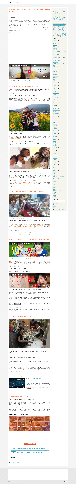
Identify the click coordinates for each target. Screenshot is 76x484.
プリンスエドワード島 (57, 156)
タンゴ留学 (55, 43)
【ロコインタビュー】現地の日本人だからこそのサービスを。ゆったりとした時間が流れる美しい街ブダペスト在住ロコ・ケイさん (59, 35)
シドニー (55, 111)
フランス (55, 152)
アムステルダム (56, 93)
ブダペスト (55, 40)
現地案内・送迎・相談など (58, 57)
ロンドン (55, 181)
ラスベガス (55, 88)
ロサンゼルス (55, 178)
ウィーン (55, 99)
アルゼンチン (55, 76)
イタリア (55, 96)
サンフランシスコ (56, 110)
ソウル (54, 121)
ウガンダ (55, 45)
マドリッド (55, 169)
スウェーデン (55, 116)
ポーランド (55, 162)
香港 (54, 193)
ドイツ (54, 125)
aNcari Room (29, 80)
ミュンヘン (55, 170)
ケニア (54, 77)
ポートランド (55, 86)
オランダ (55, 104)
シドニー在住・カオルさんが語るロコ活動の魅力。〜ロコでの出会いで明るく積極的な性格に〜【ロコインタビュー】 (59, 13)
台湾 (54, 187)
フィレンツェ (55, 85)
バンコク (55, 144)
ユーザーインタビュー (57, 60)
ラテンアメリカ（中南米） (58, 176)
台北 (54, 189)
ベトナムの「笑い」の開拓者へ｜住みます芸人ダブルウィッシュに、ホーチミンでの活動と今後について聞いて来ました (30, 450)
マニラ (54, 165)
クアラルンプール (56, 107)
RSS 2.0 (54, 206)
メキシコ (55, 173)
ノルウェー (55, 133)
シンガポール (55, 113)
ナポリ (54, 128)
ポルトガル (55, 164)
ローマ (54, 182)
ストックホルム (56, 117)
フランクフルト (56, 153)
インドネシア (55, 97)
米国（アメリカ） (56, 190)
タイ (54, 122)
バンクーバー (55, 142)
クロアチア (55, 108)
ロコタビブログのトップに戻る (15, 462)
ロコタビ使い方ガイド (57, 54)
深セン (54, 49)
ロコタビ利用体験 (56, 56)
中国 (54, 186)
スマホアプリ (55, 73)
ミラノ (54, 172)
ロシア (54, 179)
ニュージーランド (56, 130)
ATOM (54, 207)
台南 (54, 79)
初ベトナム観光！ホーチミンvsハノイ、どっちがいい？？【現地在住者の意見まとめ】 (27, 452)
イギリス (55, 94)
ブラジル (55, 148)
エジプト (55, 42)
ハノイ (54, 134)
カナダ (54, 105)
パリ (54, 138)
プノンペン (55, 147)
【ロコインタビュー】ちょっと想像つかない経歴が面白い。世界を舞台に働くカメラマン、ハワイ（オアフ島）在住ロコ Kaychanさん (59, 18)
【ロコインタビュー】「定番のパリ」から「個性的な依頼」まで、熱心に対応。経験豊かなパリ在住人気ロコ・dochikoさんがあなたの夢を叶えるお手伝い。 (59, 24)
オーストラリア (56, 102)
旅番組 (54, 71)
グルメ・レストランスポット (58, 63)
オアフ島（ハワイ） (57, 100)
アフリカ (55, 91)
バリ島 (54, 136)
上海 (54, 184)
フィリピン (55, 145)
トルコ (54, 127)
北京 (54, 195)
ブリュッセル (55, 155)
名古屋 (54, 196)
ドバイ (54, 83)
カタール (55, 80)
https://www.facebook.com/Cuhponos (34, 378)
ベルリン (55, 159)
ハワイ (54, 141)
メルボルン (55, 175)
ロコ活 (54, 48)
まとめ (54, 68)
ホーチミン (34, 15)
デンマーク (55, 124)
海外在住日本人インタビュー (22, 15)
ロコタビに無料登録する (30, 443)
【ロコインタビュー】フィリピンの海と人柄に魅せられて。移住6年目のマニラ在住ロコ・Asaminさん (30, 454)
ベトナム (30, 15)
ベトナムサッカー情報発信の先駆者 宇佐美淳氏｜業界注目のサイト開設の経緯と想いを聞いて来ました (30, 448)
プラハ (54, 150)
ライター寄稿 (55, 52)
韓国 (54, 192)
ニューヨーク (55, 131)
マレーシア (55, 167)
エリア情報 (55, 69)
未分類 (54, 74)
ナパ (54, 90)
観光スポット (55, 62)
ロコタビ (11, 20)
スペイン (55, 119)
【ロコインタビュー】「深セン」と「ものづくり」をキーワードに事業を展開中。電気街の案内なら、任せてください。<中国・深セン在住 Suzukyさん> (59, 29)
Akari (20, 29)
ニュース (55, 65)
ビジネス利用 (55, 59)
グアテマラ (55, 82)
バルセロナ (55, 139)
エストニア (55, 46)
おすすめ (55, 66)
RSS (54, 204)
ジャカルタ (55, 114)
